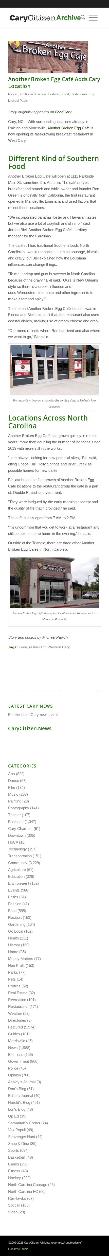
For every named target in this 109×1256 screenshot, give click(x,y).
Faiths (13, 897)
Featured (54, 94)
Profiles (14, 986)
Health (13, 938)
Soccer (14, 1205)
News (13, 1047)
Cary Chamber (20, 828)
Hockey (14, 1178)
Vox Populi (17, 1130)
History (14, 945)
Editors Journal (20, 1095)
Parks (13, 972)
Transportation (20, 856)
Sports (13, 1150)
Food (65, 94)
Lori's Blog (16, 1109)
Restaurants (78, 94)
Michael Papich (18, 100)
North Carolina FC (23, 1191)
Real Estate (17, 993)
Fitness (14, 1171)
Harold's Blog (19, 1102)
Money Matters (20, 958)
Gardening (16, 924)
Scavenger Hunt (21, 1137)
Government (18, 1061)
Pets (12, 979)
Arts (11, 774)
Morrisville (16, 1041)
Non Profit (16, 965)
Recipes (15, 917)
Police (13, 1068)
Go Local (15, 931)
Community (17, 863)
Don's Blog (17, 1089)
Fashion (14, 904)
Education (16, 876)
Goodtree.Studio (18, 1248)
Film (11, 787)
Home (13, 952)
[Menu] (93, 18)
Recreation (17, 1000)
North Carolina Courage (27, 1184)
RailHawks (17, 1198)
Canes (13, 1164)
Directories (17, 1020)
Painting (14, 801)
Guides (14, 1034)
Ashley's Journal (21, 1082)
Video (12, 1212)
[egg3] (48, 57)
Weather (15, 1013)
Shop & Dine (18, 1143)
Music (13, 794)
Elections (15, 1054)
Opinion (14, 1075)
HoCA (13, 842)
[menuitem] (81, 18)
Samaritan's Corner (24, 1123)
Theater (14, 815)
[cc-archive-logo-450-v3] (45, 18)
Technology (17, 849)
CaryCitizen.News (29, 728)
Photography (18, 808)
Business (40, 94)
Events (14, 890)
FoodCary (63, 112)
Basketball (16, 1157)
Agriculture (17, 869)
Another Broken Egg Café (68, 128)
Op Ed (13, 1116)
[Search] (81, 18)
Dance (13, 780)
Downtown (17, 835)
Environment (18, 883)
